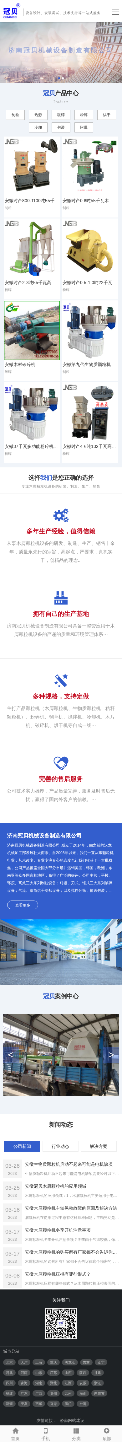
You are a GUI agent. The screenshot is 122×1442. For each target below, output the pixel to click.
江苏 (53, 1373)
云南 (68, 1393)
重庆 (53, 1362)
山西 (68, 1373)
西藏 (38, 1404)
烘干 (106, 115)
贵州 (53, 1393)
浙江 (97, 1383)
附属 (84, 127)
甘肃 (97, 1373)
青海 (24, 1383)
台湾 (82, 1404)
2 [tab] (63, 78)
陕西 (82, 1373)
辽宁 (101, 1362)
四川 (9, 1383)
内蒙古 (99, 1393)
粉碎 (84, 115)
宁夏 (24, 1404)
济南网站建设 (72, 1420)
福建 (9, 1393)
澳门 (68, 1404)
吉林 (86, 1362)
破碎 (61, 115)
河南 (24, 1373)
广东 (24, 1393)
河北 (9, 1373)
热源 (38, 115)
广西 (38, 1393)
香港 (53, 1404)
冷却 (38, 127)
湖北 (53, 1383)
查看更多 (22, 905)
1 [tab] (59, 78)
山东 (38, 1373)
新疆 (9, 1404)
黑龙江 (70, 1362)
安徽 (82, 1383)
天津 (24, 1362)
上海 (38, 1362)
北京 (9, 1362)
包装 (61, 127)
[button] (11, 1055)
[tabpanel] (61, 52)
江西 (68, 1383)
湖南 (38, 1383)
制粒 (15, 115)
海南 (82, 1393)
